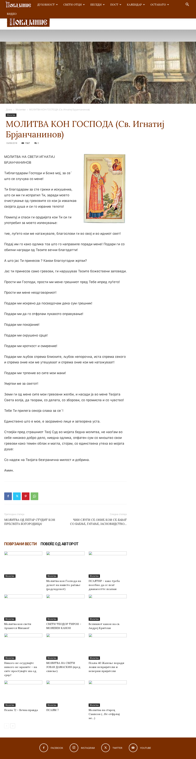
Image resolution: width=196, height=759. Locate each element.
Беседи (96, 4)
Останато (158, 4)
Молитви (21, 109)
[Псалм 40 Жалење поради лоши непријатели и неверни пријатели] (108, 646)
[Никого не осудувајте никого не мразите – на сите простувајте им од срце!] (23, 646)
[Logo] (18, 4)
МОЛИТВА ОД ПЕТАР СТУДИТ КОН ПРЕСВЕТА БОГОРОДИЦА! (29, 522)
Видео (12, 14)
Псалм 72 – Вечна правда (21, 710)
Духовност (46, 4)
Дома (9, 109)
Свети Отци (72, 4)
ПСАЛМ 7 (52, 710)
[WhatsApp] (34, 496)
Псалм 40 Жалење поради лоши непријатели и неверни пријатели (106, 667)
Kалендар (134, 4)
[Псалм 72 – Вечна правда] (23, 693)
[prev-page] (6, 725)
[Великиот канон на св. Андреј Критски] (108, 607)
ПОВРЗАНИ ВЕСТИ (20, 544)
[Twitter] (17, 496)
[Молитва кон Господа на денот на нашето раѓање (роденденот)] (65, 564)
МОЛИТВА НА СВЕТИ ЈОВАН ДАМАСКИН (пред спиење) (63, 667)
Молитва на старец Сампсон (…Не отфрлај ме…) (104, 714)
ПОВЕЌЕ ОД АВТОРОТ (59, 544)
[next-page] (12, 725)
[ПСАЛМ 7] (65, 693)
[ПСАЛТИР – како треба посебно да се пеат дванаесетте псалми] (108, 564)
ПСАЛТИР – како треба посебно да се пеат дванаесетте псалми (104, 585)
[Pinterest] (25, 496)
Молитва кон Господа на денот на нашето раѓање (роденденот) (63, 585)
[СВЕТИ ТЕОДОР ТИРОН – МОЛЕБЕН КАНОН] (65, 607)
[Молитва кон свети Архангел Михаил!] (23, 607)
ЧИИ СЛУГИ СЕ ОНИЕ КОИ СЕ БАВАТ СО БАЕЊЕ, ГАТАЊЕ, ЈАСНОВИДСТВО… (98, 522)
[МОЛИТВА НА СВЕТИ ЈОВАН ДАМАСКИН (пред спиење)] (65, 646)
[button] (187, 5)
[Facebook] (8, 496)
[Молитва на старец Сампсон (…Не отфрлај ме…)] (108, 693)
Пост (114, 4)
